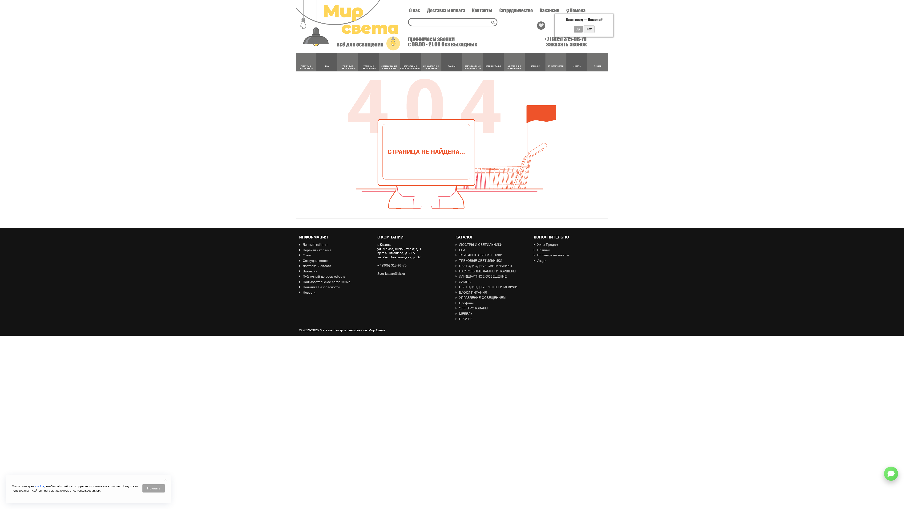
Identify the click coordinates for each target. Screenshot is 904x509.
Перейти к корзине (317, 250)
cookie (39, 486)
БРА (462, 250)
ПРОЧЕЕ (465, 319)
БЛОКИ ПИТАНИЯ (473, 292)
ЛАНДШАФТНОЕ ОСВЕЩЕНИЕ (483, 276)
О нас (414, 10)
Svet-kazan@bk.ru (391, 273)
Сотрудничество (516, 10)
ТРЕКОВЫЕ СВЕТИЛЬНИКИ (480, 261)
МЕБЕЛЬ (465, 314)
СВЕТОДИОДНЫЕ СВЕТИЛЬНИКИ (485, 266)
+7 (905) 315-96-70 (565, 39)
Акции (541, 261)
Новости (309, 292)
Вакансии (549, 10)
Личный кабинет (315, 244)
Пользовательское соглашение (327, 282)
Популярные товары (553, 255)
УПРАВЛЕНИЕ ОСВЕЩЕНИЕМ (482, 298)
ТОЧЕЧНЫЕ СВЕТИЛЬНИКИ (480, 255)
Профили (466, 303)
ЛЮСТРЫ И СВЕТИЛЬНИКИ (480, 244)
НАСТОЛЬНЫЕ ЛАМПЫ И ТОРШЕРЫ (487, 271)
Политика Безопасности (321, 287)
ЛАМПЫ (465, 282)
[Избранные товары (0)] (541, 25)
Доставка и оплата (446, 10)
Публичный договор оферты (324, 276)
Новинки (543, 250)
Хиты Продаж (547, 244)
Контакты (482, 10)
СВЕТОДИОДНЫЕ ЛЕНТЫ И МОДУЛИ (488, 287)
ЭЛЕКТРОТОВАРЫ (473, 308)
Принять (153, 488)
